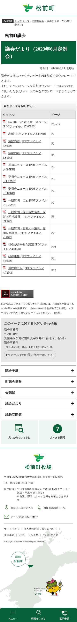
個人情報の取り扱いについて (40, 528)
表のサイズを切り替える (19, 106)
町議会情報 (13, 381)
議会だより (13, 403)
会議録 (10, 392)
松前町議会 (38, 21)
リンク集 (33, 535)
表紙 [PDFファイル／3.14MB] (27, 133)
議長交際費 (13, 414)
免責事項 (9, 535)
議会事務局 (11, 329)
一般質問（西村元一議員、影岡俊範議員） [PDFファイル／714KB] (24, 233)
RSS (21, 535)
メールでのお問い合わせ (24, 516)
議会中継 (11, 370)
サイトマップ (12, 528)
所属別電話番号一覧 (55, 507)
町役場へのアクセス (22, 507)
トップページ (21, 21)
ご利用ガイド (50, 535)
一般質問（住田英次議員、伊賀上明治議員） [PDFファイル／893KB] (24, 217)
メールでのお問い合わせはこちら (32, 354)
